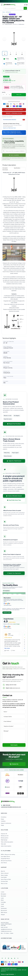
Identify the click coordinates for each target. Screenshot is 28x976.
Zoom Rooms (4, 862)
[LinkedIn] (11, 958)
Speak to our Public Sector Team (9, 128)
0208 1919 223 (4, 927)
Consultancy (3, 817)
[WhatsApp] (14, 958)
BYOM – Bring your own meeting (8, 854)
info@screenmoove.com (14, 688)
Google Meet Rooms (5, 858)
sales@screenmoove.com (6, 929)
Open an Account (4, 873)
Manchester (3, 896)
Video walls (3, 844)
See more (7, 648)
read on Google (16, 624)
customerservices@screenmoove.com (11, 807)
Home (3, 12)
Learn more (21, 87)
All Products (8, 12)
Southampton (4, 908)
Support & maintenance (6, 823)
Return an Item (4, 883)
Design (2, 819)
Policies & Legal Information (7, 974)
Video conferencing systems (7, 842)
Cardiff (2, 904)
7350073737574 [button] (8, 24)
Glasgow (3, 914)
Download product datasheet (13, 119)
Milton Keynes (4, 912)
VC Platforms (5, 850)
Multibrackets (21, 24)
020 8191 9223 (13, 684)
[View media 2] (10, 53)
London (2, 892)
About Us (3, 871)
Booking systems (4, 837)
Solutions (4, 830)
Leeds (2, 898)
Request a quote (7, 612)
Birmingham (3, 894)
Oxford (2, 906)
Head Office (5, 919)
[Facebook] (5, 958)
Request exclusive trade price (14, 109)
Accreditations (6, 938)
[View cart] (26, 4)
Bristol (2, 900)
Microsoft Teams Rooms (6, 860)
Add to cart (18, 94)
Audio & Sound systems (6, 846)
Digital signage (4, 839)
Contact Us (15, 764)
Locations (4, 888)
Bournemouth (4, 910)
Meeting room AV (4, 835)
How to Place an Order (6, 879)
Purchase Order (4, 881)
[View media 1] (4, 53)
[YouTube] (18, 958)
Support (4, 867)
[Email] (2, 958)
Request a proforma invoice (14, 113)
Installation (3, 821)
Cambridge (3, 902)
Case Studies (4, 877)
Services (4, 813)
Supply (2, 825)
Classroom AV (4, 833)
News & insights (4, 875)
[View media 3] (16, 53)
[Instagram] (8, 958)
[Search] (25, 8)
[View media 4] (22, 53)
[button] (14, 98)
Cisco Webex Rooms (5, 856)
